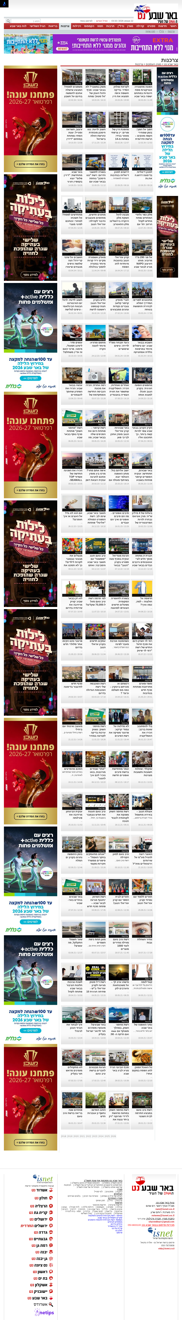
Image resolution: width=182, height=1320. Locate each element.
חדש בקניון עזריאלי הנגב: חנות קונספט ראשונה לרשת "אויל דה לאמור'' (96, 306)
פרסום (119, 1232)
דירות (73, 1209)
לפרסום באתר (86, 21)
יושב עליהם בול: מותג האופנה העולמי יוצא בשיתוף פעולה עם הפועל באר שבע (119, 477)
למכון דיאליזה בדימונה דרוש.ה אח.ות (143, 175)
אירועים (119, 1211)
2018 (63, 1136)
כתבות (119, 1191)
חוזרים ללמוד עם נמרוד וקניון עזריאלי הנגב (142, 900)
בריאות (53, 26)
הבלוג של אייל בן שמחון (111, 1196)
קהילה (140, 26)
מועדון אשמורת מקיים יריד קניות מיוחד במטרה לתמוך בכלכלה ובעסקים (96, 263)
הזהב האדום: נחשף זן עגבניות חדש (96, 1113)
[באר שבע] (156, 22)
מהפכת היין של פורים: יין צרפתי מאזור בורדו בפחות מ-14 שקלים (120, 136)
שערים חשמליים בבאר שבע (109, 1217)
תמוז (100, 26)
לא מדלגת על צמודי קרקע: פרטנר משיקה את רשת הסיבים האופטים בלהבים (119, 732)
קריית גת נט (117, 1228)
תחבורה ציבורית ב (103, 1213)
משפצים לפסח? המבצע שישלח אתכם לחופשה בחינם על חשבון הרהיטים (73, 93)
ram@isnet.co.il (165, 1209)
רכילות (77, 26)
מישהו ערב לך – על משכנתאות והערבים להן (120, 985)
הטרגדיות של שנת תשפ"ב (88, 1187)
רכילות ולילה (88, 1207)
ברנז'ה (87, 1211)
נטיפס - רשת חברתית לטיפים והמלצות (105, 1215)
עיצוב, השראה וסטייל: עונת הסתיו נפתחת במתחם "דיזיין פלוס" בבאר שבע (72, 136)
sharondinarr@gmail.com (161, 1222)
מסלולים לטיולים (115, 1222)
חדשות (162, 26)
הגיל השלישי (37, 26)
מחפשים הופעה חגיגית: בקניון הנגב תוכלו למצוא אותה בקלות (143, 391)
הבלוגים (118, 1193)
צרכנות (65, 26)
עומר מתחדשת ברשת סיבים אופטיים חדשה (120, 772)
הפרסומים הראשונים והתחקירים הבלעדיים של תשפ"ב (98, 1185)
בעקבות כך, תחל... (97, 818)
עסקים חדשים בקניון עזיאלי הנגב (98, 644)
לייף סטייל (74, 1207)
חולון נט (118, 1230)
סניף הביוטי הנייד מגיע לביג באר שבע (119, 1070)
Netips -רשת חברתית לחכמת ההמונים (105, 1220)
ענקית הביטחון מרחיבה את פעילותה (74, 814)
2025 (107, 1136)
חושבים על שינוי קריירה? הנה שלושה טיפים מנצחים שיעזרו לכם (73, 263)
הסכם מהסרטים (73, 768)
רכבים (65, 1209)
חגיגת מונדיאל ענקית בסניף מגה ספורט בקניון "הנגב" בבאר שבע (119, 562)
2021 (82, 1136)
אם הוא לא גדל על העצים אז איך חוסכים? (72, 516)
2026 (113, 1136)
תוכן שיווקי (150, 31)
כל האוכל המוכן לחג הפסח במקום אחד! (142, 1070)
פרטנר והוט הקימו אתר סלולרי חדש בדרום (72, 644)
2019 (69, 1136)
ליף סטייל (98, 1191)
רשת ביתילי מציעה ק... (72, 732)
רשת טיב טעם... (122, 860)
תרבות (110, 26)
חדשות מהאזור (99, 1205)
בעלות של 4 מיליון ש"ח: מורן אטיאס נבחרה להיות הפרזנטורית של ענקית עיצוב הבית (142, 519)
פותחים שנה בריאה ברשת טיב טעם (72, 1113)
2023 (94, 1136)
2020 (76, 1136)
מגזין (130, 26)
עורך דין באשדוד (115, 1226)
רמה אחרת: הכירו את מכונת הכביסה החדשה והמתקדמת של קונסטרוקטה (96, 391)
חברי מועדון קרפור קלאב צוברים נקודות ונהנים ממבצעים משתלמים (119, 306)
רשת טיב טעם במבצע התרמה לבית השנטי (143, 1113)
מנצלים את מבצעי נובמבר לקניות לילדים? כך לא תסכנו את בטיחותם (73, 562)
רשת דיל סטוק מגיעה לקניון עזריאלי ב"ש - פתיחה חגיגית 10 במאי (96, 988)
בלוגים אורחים (74, 1196)
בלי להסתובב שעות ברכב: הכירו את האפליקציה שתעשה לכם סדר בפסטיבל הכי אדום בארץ (142, 736)
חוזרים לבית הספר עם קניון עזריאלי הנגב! (121, 900)
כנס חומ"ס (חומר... (120, 647)
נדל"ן (121, 26)
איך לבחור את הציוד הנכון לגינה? (74, 1027)
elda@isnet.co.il (166, 1248)
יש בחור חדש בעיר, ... (142, 1031)
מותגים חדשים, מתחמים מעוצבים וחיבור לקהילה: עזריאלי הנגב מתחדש (95, 221)
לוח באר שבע (18, 26)
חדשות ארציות (115, 1205)
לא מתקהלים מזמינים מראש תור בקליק (74, 1070)
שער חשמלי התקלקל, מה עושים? (75, 942)
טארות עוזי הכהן (91, 1196)
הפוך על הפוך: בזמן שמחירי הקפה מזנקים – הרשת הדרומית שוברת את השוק (143, 136)
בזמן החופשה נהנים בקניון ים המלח (74, 857)
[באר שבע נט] (154, 1195)
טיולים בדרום (116, 1224)
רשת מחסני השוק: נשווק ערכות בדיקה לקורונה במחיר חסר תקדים (97, 732)
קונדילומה (146, 982)
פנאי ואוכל (98, 1211)
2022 (88, 1136)
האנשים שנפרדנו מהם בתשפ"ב (86, 1183)
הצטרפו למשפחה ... (120, 178)
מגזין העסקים (153, 64)
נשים (65, 1207)
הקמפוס (89, 26)
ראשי (173, 26)
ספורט (151, 26)
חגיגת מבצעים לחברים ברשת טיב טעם (97, 1070)
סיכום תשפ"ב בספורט (112, 1183)
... (151, 181)
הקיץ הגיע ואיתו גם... (96, 945)
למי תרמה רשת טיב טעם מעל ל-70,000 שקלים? (96, 601)
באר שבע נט (170, 64)
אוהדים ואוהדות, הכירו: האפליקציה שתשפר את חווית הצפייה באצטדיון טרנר (119, 391)
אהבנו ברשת (116, 1209)
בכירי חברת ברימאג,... (142, 818)
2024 (100, 1136)
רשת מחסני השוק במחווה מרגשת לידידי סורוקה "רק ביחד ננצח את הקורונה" (119, 1116)
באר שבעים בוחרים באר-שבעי (75, 900)
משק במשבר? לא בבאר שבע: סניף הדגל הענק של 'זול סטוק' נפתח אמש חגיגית (96, 93)
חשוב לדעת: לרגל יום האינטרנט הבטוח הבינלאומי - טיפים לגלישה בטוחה (72, 306)
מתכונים (109, 1191)
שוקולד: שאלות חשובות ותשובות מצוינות (143, 772)
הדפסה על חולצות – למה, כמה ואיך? (144, 601)
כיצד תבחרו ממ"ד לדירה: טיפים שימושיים (119, 345)
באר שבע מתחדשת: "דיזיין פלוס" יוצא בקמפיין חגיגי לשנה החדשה (73, 178)
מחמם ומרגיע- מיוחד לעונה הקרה (98, 345)
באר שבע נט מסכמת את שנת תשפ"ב (103, 1180)
